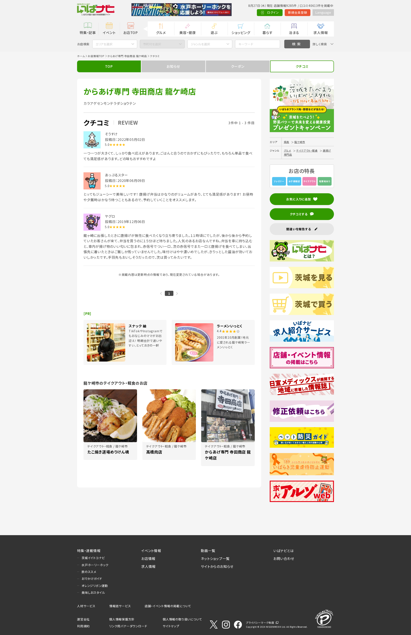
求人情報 (320, 32)
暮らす (267, 32)
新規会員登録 (297, 12)
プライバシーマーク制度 (260, 622)
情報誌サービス (120, 606)
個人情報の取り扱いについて (182, 619)
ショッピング (240, 32)
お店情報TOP (96, 56)
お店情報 (148, 558)
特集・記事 (88, 32)
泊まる (294, 32)
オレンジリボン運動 (95, 585)
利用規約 (83, 626)
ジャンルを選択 (200, 44)
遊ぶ (214, 32)
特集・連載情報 (89, 550)
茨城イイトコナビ (93, 558)
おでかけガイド (92, 578)
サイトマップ (171, 626)
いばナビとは (283, 550)
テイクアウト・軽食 (307, 150)
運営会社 (83, 619)
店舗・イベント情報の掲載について (168, 606)
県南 (286, 142)
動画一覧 (208, 550)
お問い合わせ (283, 558)
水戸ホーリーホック (95, 565)
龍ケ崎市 (299, 142)
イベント (109, 32)
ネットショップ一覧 (215, 558)
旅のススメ (89, 572)
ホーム (81, 56)
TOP (109, 66)
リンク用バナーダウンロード (128, 626)
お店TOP (130, 32)
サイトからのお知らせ (217, 566)
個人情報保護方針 (121, 619)
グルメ (161, 32)
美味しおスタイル (93, 592)
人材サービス (86, 606)
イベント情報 (151, 550)
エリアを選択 (104, 44)
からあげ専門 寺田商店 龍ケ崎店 (127, 56)
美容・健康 (187, 32)
